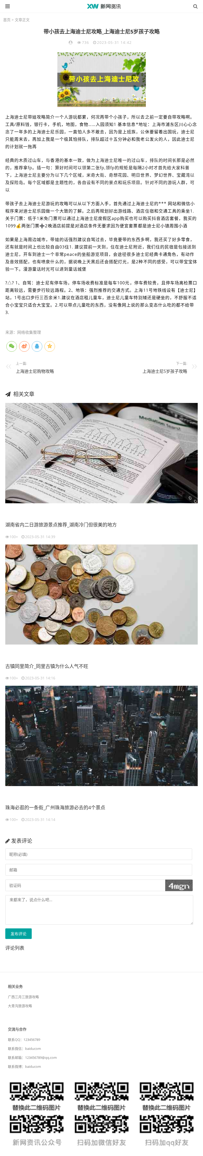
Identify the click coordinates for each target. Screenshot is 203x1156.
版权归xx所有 (113, 1123)
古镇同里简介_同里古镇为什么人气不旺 (46, 666)
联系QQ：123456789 (24, 1039)
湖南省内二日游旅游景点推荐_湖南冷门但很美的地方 (61, 524)
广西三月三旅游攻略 (23, 996)
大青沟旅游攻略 (20, 1005)
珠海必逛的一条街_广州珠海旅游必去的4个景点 (55, 807)
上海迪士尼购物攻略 (35, 371)
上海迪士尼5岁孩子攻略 (164, 371)
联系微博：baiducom (24, 1066)
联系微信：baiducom (24, 1048)
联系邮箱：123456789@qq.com (32, 1057)
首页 (7, 19)
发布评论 (18, 933)
